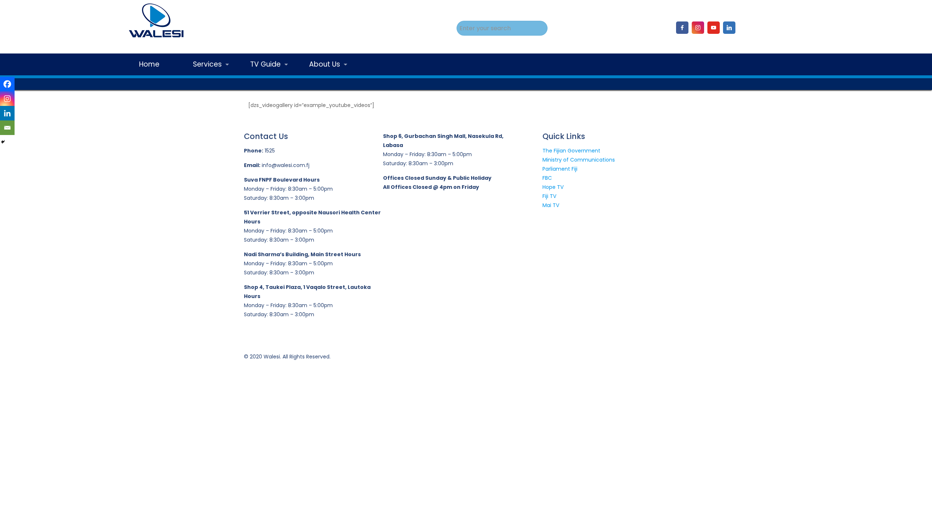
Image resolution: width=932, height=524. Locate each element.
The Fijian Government (571, 150)
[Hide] (3, 142)
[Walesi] (156, 22)
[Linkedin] (7, 113)
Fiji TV (549, 196)
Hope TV (553, 187)
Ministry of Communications (578, 159)
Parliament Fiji (559, 168)
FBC (547, 178)
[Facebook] (7, 84)
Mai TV (550, 205)
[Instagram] (7, 98)
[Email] (7, 127)
